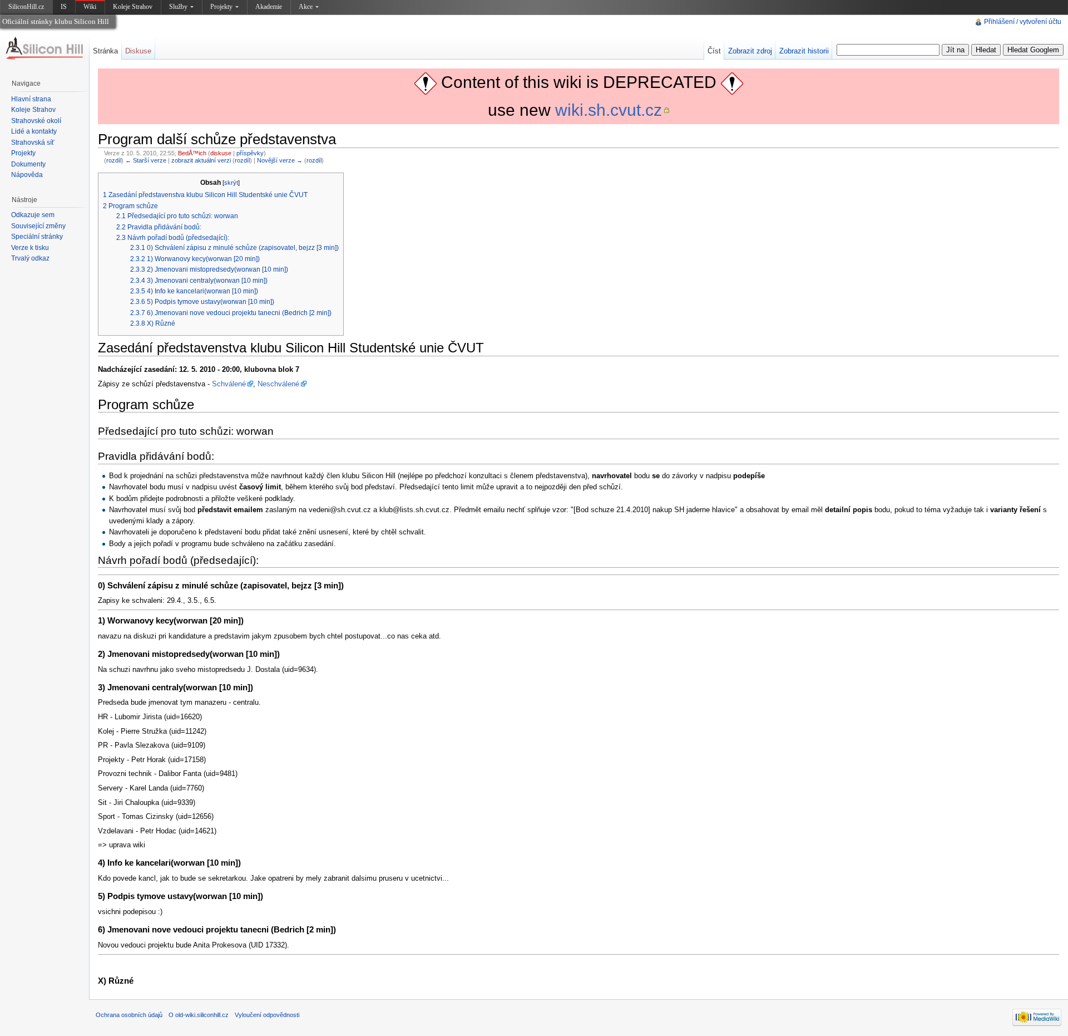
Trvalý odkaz (30, 258)
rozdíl (113, 160)
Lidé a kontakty (34, 131)
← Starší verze (145, 160)
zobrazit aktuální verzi (201, 160)
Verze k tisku (30, 248)
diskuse (220, 153)
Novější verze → (280, 160)
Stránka (105, 51)
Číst (714, 51)
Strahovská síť (33, 142)
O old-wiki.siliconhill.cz (199, 1015)
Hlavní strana (31, 99)
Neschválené (278, 384)
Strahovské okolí (36, 121)
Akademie (268, 7)
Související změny (38, 226)
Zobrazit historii (804, 51)
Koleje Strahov (132, 7)
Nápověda (27, 175)
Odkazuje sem (33, 215)
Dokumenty (28, 164)
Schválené (229, 384)
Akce (306, 7)
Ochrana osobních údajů (129, 1015)
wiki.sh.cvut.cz (608, 110)
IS (64, 7)
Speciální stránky (37, 236)
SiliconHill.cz (27, 8)
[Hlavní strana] (44, 48)
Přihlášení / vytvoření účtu (1022, 22)
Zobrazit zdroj (750, 51)
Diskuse (138, 51)
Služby (178, 7)
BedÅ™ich (192, 153)
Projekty (221, 7)
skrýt (231, 182)
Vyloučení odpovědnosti (267, 1015)
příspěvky (250, 153)
